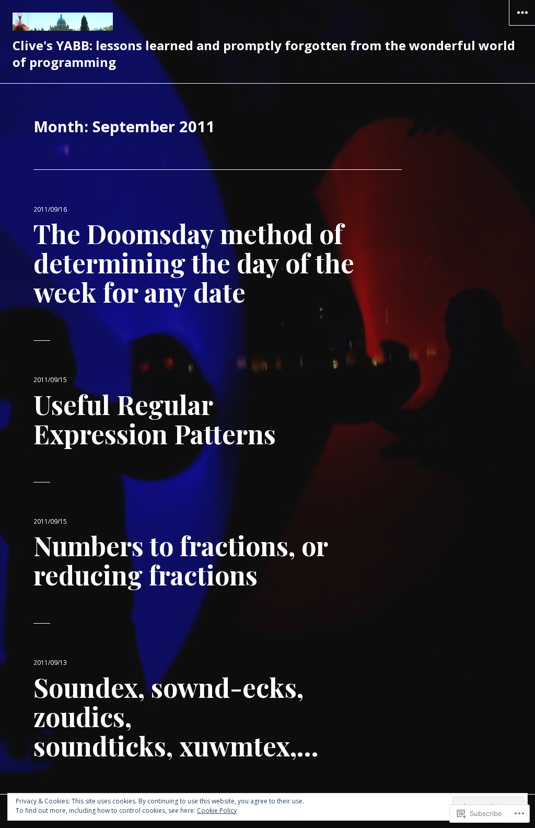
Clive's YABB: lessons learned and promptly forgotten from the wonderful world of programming (264, 54)
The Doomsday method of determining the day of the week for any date (193, 262)
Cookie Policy (217, 810)
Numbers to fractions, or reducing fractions (180, 560)
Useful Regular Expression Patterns (154, 419)
